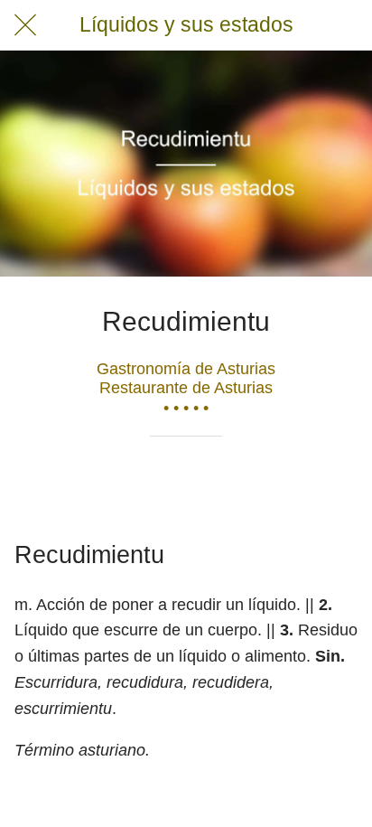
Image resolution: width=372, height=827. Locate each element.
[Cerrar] (25, 25)
